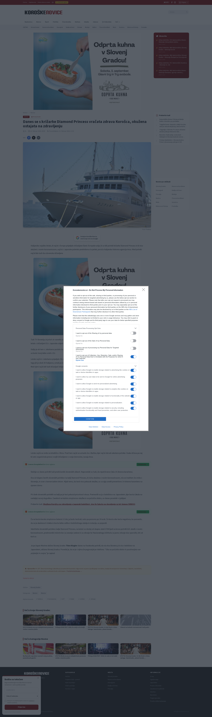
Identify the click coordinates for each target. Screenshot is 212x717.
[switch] (133, 333)
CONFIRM (90, 419)
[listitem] (106, 328)
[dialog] (106, 358)
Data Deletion (93, 427)
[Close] (144, 290)
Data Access (106, 427)
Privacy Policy (118, 427)
